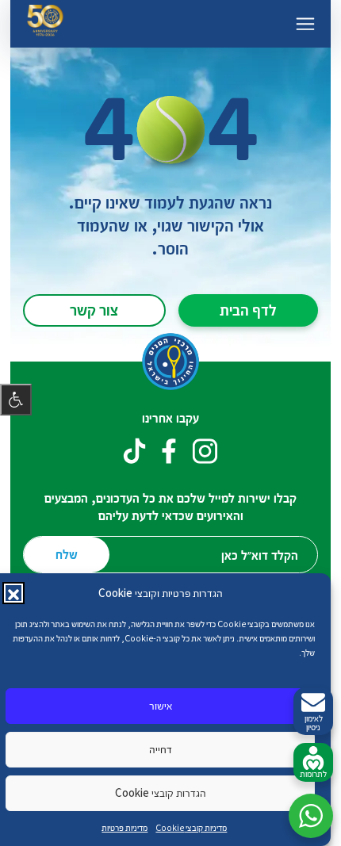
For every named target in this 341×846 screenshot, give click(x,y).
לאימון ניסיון (314, 722)
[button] (13, 593)
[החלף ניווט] (305, 23)
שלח (67, 554)
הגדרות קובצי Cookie (160, 792)
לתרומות (313, 773)
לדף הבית (248, 309)
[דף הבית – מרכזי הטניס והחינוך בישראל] (45, 23)
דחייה (160, 748)
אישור (160, 705)
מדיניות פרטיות (125, 827)
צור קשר (94, 309)
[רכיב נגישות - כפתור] (16, 399)
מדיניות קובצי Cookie (191, 827)
